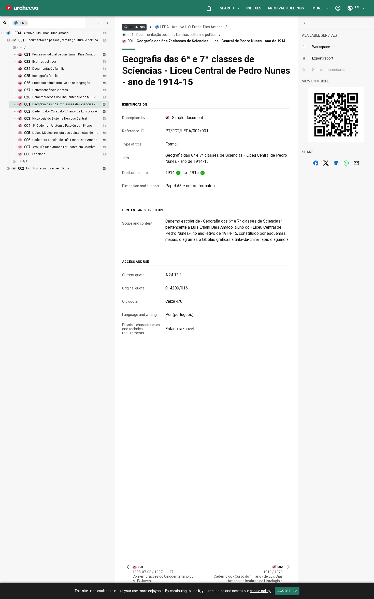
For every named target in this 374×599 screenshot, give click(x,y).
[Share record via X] (326, 163)
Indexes (254, 8)
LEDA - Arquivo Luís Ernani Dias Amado (191, 27)
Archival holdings (286, 8)
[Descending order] (99, 23)
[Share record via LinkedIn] (336, 163)
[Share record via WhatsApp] (346, 163)
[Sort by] (91, 23)
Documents (134, 27)
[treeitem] (64, 104)
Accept (284, 591)
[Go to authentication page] (338, 8)
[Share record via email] (356, 163)
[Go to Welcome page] (209, 8)
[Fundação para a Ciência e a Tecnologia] (22, 8)
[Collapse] (107, 23)
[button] (229, 8)
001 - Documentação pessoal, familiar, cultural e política (172, 35)
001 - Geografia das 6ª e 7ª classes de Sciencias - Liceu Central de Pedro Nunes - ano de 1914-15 (207, 41)
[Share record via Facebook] (316, 163)
